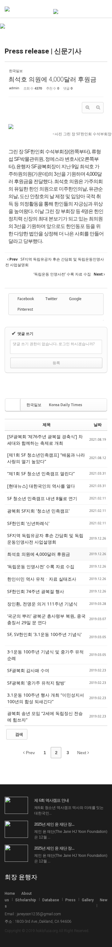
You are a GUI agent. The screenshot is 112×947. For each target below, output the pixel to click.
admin (14, 88)
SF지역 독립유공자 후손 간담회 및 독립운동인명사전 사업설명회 (45, 538)
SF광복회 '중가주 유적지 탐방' (37, 683)
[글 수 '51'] (13, 405)
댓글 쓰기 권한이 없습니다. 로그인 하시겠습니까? (54, 343)
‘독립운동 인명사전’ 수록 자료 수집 (40, 566)
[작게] (98, 107)
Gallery (88, 900)
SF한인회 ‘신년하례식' (29, 523)
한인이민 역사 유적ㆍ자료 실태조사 (42, 579)
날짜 (98, 424)
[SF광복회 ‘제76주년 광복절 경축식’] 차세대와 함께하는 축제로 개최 (45, 440)
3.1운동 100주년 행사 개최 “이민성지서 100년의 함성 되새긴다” (45, 698)
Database (50, 900)
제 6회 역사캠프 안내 (51, 800)
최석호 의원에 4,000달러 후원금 (52, 79)
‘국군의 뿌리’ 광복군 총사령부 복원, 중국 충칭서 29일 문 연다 (46, 619)
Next (82, 752)
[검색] (95, 9)
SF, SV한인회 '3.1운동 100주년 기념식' (44, 634)
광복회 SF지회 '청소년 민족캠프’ (39, 511)
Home (10, 893)
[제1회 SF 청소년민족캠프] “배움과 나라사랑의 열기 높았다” (46, 458)
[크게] (87, 107)
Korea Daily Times (65, 404)
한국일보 (33, 404)
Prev (30, 752)
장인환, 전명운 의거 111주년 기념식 (43, 604)
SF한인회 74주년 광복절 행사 (36, 591)
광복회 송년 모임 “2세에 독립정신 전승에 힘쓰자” (45, 716)
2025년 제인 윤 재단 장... (54, 824)
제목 (47, 424)
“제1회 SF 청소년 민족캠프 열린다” (41, 473)
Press (70, 900)
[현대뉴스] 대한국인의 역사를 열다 (41, 486)
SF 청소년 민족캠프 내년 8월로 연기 (42, 498)
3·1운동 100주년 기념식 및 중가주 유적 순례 (45, 655)
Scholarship (25, 900)
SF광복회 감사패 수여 (28, 670)
